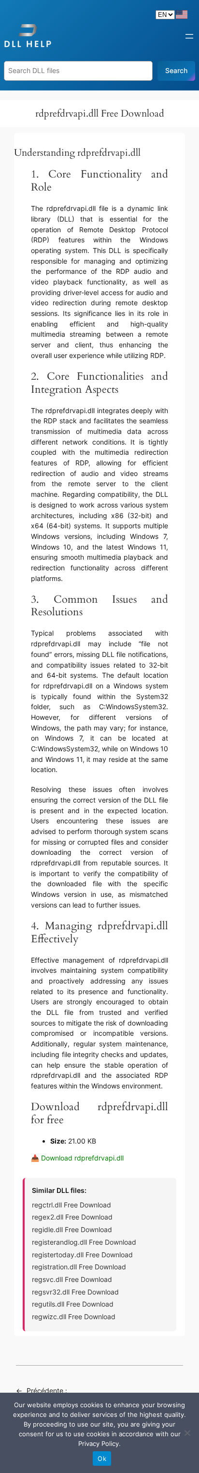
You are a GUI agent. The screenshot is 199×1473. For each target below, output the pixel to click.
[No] (187, 1433)
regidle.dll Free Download (72, 1229)
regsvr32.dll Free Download (75, 1292)
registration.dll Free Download (79, 1267)
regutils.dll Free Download (73, 1304)
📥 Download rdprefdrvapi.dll (77, 1158)
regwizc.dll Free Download (73, 1316)
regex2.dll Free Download (72, 1217)
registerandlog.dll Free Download (84, 1242)
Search (176, 70)
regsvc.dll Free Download (72, 1279)
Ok (102, 1458)
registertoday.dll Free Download (82, 1254)
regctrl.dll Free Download (71, 1205)
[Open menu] (189, 36)
